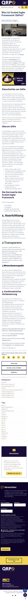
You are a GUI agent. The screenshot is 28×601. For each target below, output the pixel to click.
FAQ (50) (3, 388)
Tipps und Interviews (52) (7, 397)
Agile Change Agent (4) (7, 407)
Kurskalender (7, 345)
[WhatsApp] (19, 357)
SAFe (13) (3, 435)
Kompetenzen (13, 59)
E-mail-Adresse (5, 502)
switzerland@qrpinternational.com (10, 586)
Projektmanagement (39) (7, 395)
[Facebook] (3, 357)
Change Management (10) (7, 386)
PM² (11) (3, 427)
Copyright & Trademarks (10, 592)
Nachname (4, 508)
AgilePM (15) (4, 409)
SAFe (17, 21)
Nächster (14, 372)
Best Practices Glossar (6, 21)
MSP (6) (3, 423)
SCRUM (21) (4, 436)
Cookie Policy (21, 591)
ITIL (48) (3, 420)
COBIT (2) (3, 414)
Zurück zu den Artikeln (14, 368)
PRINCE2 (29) (4, 433)
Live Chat (25, 591)
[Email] (24, 357)
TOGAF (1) (3, 438)
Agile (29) (3, 382)
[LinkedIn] (14, 357)
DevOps (22, 54)
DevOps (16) (4, 416)
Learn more (11, 542)
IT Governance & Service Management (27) (12, 390)
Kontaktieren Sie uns (14, 560)
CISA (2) (3, 412)
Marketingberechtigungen (8, 515)
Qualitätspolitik (19, 592)
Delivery (15, 63)
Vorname (17, 502)
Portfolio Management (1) (7, 391)
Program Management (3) (7, 393)
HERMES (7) (4, 418)
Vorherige (14, 363)
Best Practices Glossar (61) (8, 384)
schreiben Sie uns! (19, 345)
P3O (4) (3, 425)
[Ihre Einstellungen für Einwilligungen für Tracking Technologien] (25, 598)
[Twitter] (8, 357)
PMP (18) (3, 431)
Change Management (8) (7, 411)
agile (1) (3, 405)
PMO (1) (3, 429)
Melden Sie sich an (14, 473)
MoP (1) (3, 422)
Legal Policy (15, 591)
